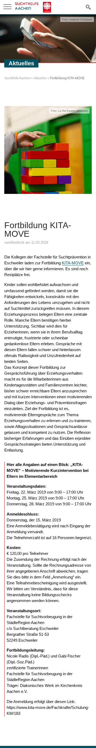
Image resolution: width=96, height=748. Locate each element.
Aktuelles (40, 78)
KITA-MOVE (73, 263)
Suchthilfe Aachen (17, 78)
